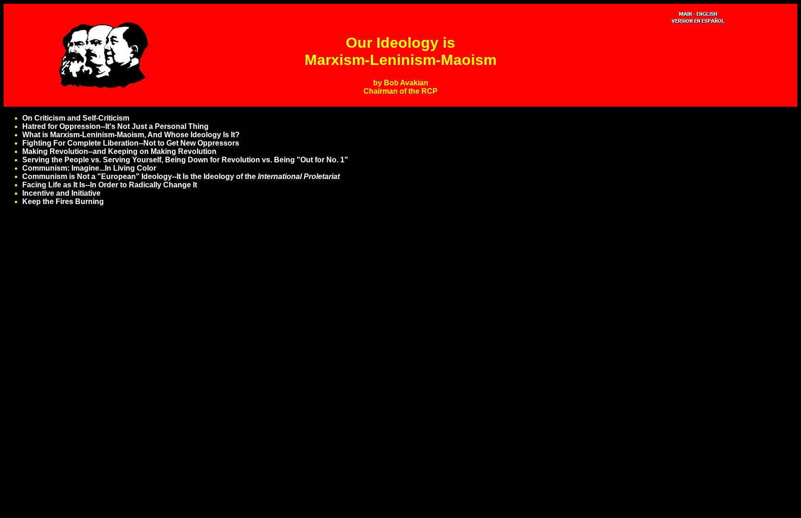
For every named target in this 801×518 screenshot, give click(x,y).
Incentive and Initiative (61, 193)
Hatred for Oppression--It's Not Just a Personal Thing (115, 126)
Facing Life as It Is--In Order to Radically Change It (109, 185)
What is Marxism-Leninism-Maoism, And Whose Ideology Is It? (131, 135)
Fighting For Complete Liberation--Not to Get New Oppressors (130, 143)
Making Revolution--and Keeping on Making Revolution (119, 151)
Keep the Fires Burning (63, 201)
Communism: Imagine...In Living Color (89, 168)
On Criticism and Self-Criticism (75, 118)
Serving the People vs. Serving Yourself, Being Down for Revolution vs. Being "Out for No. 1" (185, 160)
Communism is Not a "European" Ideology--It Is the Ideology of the (181, 176)
